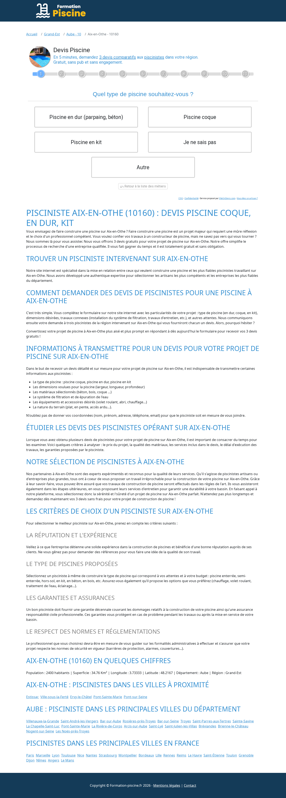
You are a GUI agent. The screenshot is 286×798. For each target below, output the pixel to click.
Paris (30, 755)
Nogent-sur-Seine (40, 731)
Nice (80, 755)
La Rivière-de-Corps (107, 726)
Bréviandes (207, 726)
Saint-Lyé (156, 726)
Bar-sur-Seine (168, 721)
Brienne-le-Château (233, 726)
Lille (159, 755)
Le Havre (195, 755)
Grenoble (246, 755)
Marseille (43, 755)
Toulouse (68, 755)
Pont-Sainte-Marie (107, 697)
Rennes (169, 755)
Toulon (231, 755)
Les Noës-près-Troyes (72, 731)
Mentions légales (166, 785)
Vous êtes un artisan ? (247, 198)
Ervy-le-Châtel (81, 697)
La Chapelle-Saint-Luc (43, 726)
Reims (181, 755)
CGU (180, 198)
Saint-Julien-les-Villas (181, 726)
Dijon (30, 760)
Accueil (31, 34)
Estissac (32, 697)
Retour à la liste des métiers (145, 186)
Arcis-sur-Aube (135, 726)
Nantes (91, 755)
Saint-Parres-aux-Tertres (212, 721)
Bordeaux (146, 755)
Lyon (55, 755)
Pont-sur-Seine (135, 697)
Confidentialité (191, 198)
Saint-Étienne (214, 755)
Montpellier (128, 755)
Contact (190, 785)
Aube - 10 (73, 34)
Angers (53, 760)
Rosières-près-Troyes (139, 721)
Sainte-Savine (243, 721)
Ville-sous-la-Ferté (54, 697)
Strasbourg (108, 755)
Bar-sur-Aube (110, 721)
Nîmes (41, 760)
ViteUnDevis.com (227, 198)
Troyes (185, 721)
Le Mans (67, 760)
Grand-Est (52, 34)
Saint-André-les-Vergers (79, 721)
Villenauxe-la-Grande (42, 721)
